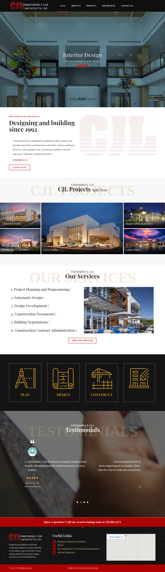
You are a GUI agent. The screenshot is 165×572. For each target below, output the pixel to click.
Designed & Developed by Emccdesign (82, 568)
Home (62, 6)
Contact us (127, 6)
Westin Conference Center (139, 223)
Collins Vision (133, 249)
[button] (3, 59)
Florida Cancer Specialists (15, 249)
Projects (91, 6)
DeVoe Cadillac (50, 249)
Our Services (108, 6)
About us (76, 6)
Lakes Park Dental (11, 223)
